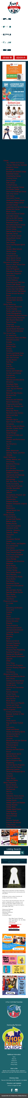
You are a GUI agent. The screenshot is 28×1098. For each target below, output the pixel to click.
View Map (11, 930)
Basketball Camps (12, 174)
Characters (10, 534)
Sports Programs (9, 709)
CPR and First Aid (12, 477)
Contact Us (14, 1060)
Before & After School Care (15, 264)
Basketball (9, 716)
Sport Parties (10, 594)
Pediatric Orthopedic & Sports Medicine (16, 504)
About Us (14, 1058)
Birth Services (11, 468)
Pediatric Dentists (12, 501)
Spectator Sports (12, 419)
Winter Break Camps (13, 260)
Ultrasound (10, 512)
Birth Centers (10, 466)
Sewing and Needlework (14, 654)
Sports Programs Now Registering (14, 761)
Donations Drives (12, 787)
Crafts (8, 614)
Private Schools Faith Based (16, 291)
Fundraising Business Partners (16, 315)
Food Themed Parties (13, 552)
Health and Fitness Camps (15, 200)
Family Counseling (12, 483)
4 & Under (9, 603)
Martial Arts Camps (13, 209)
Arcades (9, 342)
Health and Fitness (12, 729)
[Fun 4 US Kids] (14, 7)
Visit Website (14, 925)
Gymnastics (10, 727)
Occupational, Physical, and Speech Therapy (15, 496)
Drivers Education (12, 621)
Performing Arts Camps (14, 220)
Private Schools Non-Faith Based (15, 294)
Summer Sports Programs (15, 765)
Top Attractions (11, 444)
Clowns (8, 537)
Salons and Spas (12, 415)
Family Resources (10, 304)
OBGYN (9, 492)
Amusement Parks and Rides (16, 337)
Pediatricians (10, 508)
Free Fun (9, 366)
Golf (7, 725)
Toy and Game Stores (13, 707)
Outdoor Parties (11, 570)
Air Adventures (11, 335)
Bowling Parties (11, 523)
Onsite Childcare (12, 280)
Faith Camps (10, 182)
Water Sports (10, 778)
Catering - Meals (12, 532)
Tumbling (9, 774)
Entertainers (10, 548)
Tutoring (9, 302)
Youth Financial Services (14, 331)
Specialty (9, 658)
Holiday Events (11, 800)
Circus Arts (10, 610)
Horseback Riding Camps (15, 202)
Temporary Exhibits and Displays (14, 436)
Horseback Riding (12, 736)
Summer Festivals (12, 820)
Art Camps (10, 169)
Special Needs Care (13, 510)
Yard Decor (10, 599)
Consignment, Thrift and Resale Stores (14, 684)
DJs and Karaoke (12, 546)
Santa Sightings (11, 813)
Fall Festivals (10, 789)
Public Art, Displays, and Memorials (14, 407)
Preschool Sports (12, 745)
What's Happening (10, 782)
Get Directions (16, 930)
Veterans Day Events (13, 827)
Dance (8, 616)
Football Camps (11, 185)
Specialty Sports (12, 756)
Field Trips (9, 362)
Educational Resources (14, 271)
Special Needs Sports (13, 754)
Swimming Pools (12, 430)
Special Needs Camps (13, 231)
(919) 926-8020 (12, 922)
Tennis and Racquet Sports (15, 771)
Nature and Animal (12, 641)
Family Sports (11, 720)
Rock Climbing (11, 747)
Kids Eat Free (11, 698)
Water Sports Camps (13, 258)
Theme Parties (11, 596)
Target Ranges (11, 433)
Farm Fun (9, 793)
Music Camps (11, 211)
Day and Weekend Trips (14, 355)
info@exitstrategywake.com (15, 924)
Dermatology (10, 479)
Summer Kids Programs (14, 665)
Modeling (9, 636)
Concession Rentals (13, 539)
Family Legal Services (13, 311)
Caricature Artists (12, 528)
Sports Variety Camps (13, 236)
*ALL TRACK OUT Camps (15, 162)
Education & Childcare (11, 262)
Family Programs (12, 625)
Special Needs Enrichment (15, 656)
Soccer (8, 751)
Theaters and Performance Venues (15, 440)
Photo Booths (11, 579)
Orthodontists (11, 499)
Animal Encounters (12, 340)
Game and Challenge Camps (16, 191)
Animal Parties (11, 517)
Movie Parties (11, 565)
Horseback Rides (12, 384)
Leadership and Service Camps (17, 207)
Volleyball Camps (12, 255)
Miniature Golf (11, 395)
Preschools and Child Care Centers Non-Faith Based (15, 287)
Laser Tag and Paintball (14, 388)
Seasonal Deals (11, 816)
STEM (8, 661)
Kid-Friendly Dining (12, 696)
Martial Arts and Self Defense (16, 740)
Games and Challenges (14, 371)
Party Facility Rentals (13, 572)
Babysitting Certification (14, 608)
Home (14, 1057)
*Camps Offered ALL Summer (16, 165)
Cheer (8, 718)
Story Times (10, 663)
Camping (9, 351)
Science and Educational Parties (14, 586)
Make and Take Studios (14, 393)
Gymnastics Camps (13, 198)
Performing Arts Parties (14, 577)
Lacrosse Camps (12, 205)
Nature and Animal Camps (15, 213)
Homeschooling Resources (15, 317)
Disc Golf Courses (12, 357)
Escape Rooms (11, 360)
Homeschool (10, 275)
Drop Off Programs (12, 269)
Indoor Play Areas (12, 386)
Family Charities (11, 309)
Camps (6, 160)
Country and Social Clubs (15, 353)
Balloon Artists (11, 521)
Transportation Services (14, 300)
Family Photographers (13, 313)
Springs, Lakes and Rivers (15, 426)
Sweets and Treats (12, 705)
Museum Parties (12, 568)
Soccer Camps (11, 229)
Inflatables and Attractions (15, 561)
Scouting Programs (12, 652)
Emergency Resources (14, 306)
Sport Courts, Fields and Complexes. (14, 422)
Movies (8, 397)
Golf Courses (10, 377)
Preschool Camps (12, 222)
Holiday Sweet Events (13, 809)
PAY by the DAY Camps (14, 218)
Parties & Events (9, 515)
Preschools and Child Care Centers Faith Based (15, 283)
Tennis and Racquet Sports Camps (15, 245)
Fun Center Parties (12, 557)
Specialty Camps (12, 233)
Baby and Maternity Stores (15, 676)
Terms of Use (14, 1062)
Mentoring (9, 634)
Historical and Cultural (13, 627)
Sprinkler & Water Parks (14, 428)
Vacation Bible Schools (14, 249)
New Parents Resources (14, 320)
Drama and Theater (13, 619)
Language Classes (12, 632)
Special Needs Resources (15, 329)
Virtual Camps (11, 253)
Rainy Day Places (12, 410)
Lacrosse (9, 738)
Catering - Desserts (13, 530)
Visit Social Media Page (14, 927)
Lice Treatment (11, 490)
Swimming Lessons (13, 769)
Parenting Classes (12, 645)
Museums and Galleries (14, 399)
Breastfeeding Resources (15, 470)
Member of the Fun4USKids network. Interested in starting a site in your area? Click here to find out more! (14, 1071)
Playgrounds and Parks (14, 404)
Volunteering (10, 672)
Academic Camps (12, 167)
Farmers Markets (12, 692)
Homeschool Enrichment (14, 630)
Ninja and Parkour (12, 743)
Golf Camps (10, 196)
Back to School (11, 785)
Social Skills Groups (13, 326)
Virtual (8, 669)
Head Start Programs (13, 273)
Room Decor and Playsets (15, 703)
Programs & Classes (11, 601)
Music (8, 638)
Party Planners (11, 574)
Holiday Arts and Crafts (14, 798)
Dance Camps (11, 180)
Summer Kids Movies (13, 822)
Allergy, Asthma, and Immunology (13, 460)
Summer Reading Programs (16, 667)
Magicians (9, 563)
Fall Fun (9, 791)
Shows (8, 818)
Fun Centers (10, 368)
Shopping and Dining (11, 674)
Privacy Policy (14, 1064)
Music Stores (10, 700)
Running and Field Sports (15, 749)
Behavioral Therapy (13, 464)
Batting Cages (11, 346)
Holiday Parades (11, 805)
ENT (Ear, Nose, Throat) (14, 481)
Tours (8, 446)
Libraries (9, 390)
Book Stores (10, 678)
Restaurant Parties (12, 583)
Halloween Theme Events (15, 796)
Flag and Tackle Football (14, 723)
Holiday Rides (11, 807)
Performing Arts (11, 647)
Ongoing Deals (11, 811)
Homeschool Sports (13, 734)
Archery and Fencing (13, 712)
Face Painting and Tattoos (15, 550)
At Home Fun (10, 344)
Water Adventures (12, 450)
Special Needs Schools (14, 298)
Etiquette (9, 623)
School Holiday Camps (14, 227)
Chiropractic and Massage (15, 475)
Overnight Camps (12, 216)
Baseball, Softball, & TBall (15, 714)
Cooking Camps (11, 178)
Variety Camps (11, 251)
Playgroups (10, 324)
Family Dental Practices (14, 486)
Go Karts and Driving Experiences (13, 374)
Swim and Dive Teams (14, 767)
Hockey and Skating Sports (15, 731)
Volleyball (9, 776)
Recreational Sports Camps (15, 224)
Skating (8, 417)
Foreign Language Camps (15, 187)
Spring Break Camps (13, 238)
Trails (8, 448)
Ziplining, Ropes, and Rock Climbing (15, 453)
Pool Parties (10, 581)
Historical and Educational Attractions (15, 380)
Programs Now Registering (15, 650)
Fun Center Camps (12, 189)
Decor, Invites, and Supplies (16, 543)
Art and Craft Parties (13, 519)
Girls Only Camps (12, 193)
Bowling (9, 348)
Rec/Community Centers (14, 413)
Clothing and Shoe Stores (15, 681)
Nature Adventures (12, 402)
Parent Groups (11, 322)
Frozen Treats (11, 694)
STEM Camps (11, 240)
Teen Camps (10, 242)
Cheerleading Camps (13, 176)
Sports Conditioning (13, 758)
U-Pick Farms (11, 824)
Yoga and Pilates (12, 780)
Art (7, 605)
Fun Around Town (10, 333)
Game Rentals (11, 559)
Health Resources (10, 457)
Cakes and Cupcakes (13, 526)
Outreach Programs (13, 643)
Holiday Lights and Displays (15, 802)
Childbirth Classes (12, 472)
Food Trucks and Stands (14, 554)
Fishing (8, 364)
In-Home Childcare (12, 278)
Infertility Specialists (13, 488)
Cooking (9, 612)
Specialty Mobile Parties (14, 592)
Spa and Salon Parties (14, 590)
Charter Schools (11, 267)
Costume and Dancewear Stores (15, 688)
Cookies (9, 541)
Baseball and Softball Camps (16, 171)
